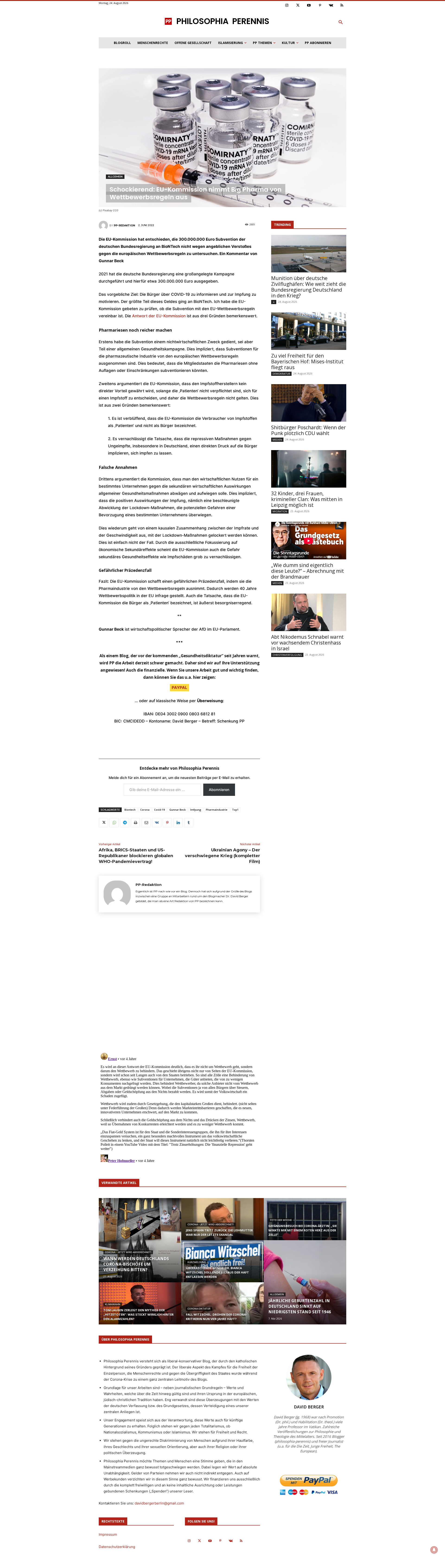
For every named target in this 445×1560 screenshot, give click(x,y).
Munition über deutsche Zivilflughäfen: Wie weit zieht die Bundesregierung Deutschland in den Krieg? (308, 287)
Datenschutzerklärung (117, 1546)
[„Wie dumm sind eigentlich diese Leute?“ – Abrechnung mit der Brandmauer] (308, 540)
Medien (277, 439)
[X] (103, 822)
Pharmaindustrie (216, 809)
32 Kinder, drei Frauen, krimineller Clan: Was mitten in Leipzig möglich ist (306, 499)
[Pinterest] (320, 5)
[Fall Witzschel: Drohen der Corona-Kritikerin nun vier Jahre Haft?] (222, 1307)
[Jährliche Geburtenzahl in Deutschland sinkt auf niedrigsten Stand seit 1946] (305, 1282)
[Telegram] (124, 822)
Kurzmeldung (197, 1262)
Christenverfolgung (287, 655)
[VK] (156, 822)
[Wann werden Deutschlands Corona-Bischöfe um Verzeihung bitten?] (140, 1240)
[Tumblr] (188, 822)
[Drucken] (135, 822)
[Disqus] (179, 984)
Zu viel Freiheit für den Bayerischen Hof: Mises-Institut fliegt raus (307, 361)
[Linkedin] (178, 822)
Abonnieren (219, 789)
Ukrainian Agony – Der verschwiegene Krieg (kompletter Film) (222, 855)
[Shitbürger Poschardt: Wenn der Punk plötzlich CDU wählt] (308, 403)
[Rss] (342, 5)
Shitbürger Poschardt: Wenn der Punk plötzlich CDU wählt (308, 430)
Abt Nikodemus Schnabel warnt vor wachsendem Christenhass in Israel (307, 643)
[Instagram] (287, 5)
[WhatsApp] (114, 822)
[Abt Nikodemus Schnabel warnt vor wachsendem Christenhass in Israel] (308, 612)
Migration (280, 511)
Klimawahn (112, 1304)
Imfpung (195, 809)
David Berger (309, 1407)
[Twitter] (298, 5)
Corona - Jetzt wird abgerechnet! (128, 1252)
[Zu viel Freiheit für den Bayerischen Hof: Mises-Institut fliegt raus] (308, 331)
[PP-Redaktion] (104, 225)
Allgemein (115, 176)
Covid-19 (159, 809)
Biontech (130, 809)
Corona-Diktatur (199, 1308)
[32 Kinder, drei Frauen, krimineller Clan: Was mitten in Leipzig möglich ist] (308, 469)
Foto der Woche (281, 1220)
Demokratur (281, 373)
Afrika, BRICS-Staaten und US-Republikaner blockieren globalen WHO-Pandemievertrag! (136, 855)
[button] (340, 22)
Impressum (108, 1534)
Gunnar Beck (177, 809)
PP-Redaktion (124, 225)
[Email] (146, 822)
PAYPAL (179, 687)
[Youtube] (309, 5)
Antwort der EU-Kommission (159, 316)
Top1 (235, 809)
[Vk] (331, 5)
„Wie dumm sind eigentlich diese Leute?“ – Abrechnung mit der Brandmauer (307, 571)
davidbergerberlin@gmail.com (159, 1503)
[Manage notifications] (434, 1550)
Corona (144, 809)
